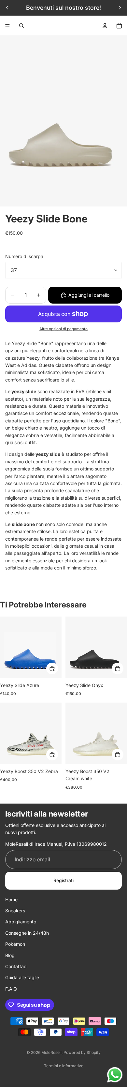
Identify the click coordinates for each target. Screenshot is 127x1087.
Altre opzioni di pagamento (63, 329)
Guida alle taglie (22, 977)
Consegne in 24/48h (27, 933)
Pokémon (15, 944)
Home (11, 899)
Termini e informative (63, 1065)
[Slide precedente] (7, 8)
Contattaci (16, 966)
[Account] (105, 26)
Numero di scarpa (24, 256)
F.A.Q (11, 989)
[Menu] (7, 25)
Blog (10, 955)
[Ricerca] (21, 26)
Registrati (63, 880)
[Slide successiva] (120, 8)
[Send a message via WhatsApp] (115, 1075)
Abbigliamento (20, 921)
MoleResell (51, 1052)
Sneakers (15, 910)
